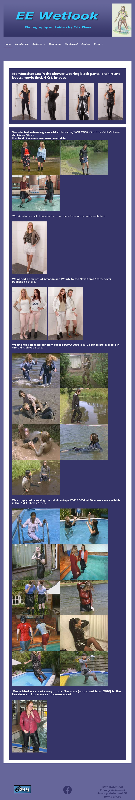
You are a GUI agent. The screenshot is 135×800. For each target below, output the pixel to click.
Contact (85, 44)
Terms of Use (112, 796)
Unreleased (71, 44)
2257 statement (112, 787)
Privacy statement (112, 790)
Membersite (22, 44)
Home (8, 44)
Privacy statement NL (112, 793)
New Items (55, 44)
